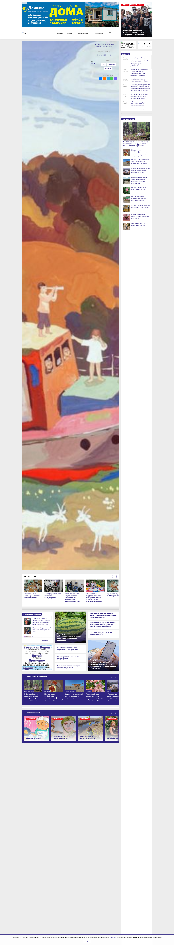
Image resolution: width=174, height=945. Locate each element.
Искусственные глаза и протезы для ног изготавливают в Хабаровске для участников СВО (103, 615)
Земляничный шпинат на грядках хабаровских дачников (68, 667)
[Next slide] (116, 577)
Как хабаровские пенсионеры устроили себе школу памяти (67, 649)
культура (108, 68)
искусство (111, 64)
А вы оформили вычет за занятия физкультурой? (68, 658)
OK (87, 941)
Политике (112, 937)
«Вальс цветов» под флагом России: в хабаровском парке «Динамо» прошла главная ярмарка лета (103, 624)
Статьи (97, 44)
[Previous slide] (112, 577)
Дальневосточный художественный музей (105, 45)
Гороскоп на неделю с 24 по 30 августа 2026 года (101, 634)
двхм (103, 64)
